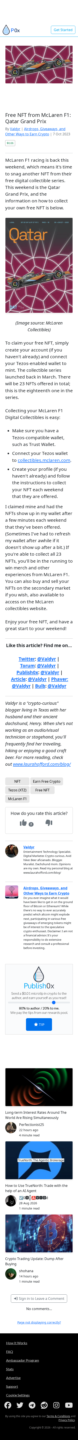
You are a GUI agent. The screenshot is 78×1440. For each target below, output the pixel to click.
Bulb (40, 686)
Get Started (63, 29)
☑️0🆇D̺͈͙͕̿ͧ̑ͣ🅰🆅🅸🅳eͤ (33, 1197)
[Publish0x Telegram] (33, 1405)
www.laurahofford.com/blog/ (42, 764)
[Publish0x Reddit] (45, 1405)
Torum (27, 666)
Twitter (27, 659)
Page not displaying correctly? (39, 1322)
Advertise (13, 1378)
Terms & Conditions (58, 1416)
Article (18, 679)
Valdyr (15, 128)
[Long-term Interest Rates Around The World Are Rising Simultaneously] (39, 1087)
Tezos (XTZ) (17, 790)
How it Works (16, 1343)
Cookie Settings (18, 1395)
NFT (17, 781)
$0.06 (10, 143)
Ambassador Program (22, 1360)
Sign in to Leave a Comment (41, 1298)
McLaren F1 (17, 798)
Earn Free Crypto (46, 781)
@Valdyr (46, 659)
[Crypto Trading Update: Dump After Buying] (39, 1233)
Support (12, 1386)
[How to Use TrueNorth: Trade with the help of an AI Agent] (39, 1160)
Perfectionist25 (31, 1124)
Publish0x (27, 672)
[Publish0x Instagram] (57, 1405)
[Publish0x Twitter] (21, 1405)
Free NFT (42, 790)
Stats (10, 1369)
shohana (26, 1270)
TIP (41, 1024)
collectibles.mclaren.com (44, 460)
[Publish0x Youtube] (69, 1405)
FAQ (9, 1351)
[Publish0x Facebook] (8, 1405)
